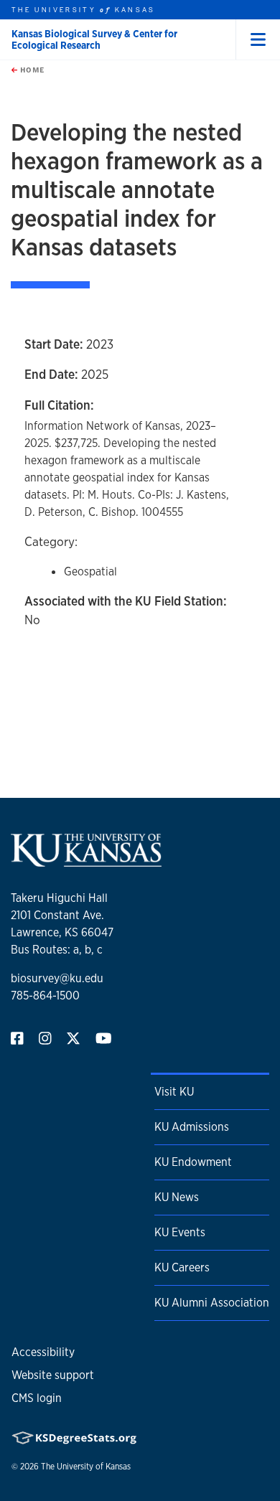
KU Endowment (193, 1162)
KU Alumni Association (211, 1302)
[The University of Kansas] (86, 860)
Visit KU (174, 1091)
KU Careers (182, 1267)
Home (31, 70)
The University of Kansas (86, 1466)
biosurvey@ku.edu (57, 978)
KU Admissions (191, 1126)
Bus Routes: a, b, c (57, 949)
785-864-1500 (45, 995)
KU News (176, 1197)
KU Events (179, 1232)
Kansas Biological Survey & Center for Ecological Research (94, 39)
